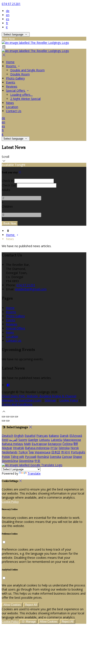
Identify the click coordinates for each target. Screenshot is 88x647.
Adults (6, 190)
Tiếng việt (17, 457)
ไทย (31, 452)
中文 (37, 461)
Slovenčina (26, 461)
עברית (54, 448)
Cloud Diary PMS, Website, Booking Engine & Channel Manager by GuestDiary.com (39, 398)
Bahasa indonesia (37, 448)
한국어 (65, 452)
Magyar (7, 448)
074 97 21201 (11, 4)
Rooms (11, 66)
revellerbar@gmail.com (31, 289)
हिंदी (75, 444)
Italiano (54, 436)
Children (7, 206)
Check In (7, 181)
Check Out (9, 185)
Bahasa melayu (12, 444)
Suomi (22, 440)
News (10, 103)
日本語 (55, 452)
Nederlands (10, 452)
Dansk (64, 436)
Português (78, 452)
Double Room (20, 74)
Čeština (67, 444)
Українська (42, 452)
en (7, 15)
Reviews (11, 86)
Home (10, 62)
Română (43, 457)
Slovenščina (10, 461)
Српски (67, 457)
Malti (27, 444)
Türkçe (23, 452)
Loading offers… (21, 95)
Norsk (74, 448)
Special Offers (16, 90)
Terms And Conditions (17, 404)
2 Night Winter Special (25, 99)
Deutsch (7, 436)
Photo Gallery (15, 78)
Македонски (72, 440)
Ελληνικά (75, 436)
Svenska (55, 457)
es (7, 19)
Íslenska (64, 448)
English (19, 436)
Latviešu (56, 440)
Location (12, 107)
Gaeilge (33, 440)
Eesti (5, 440)
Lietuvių (44, 440)
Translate (34, 473)
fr (7, 23)
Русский (30, 457)
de (7, 11)
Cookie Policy (68, 400)
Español (30, 436)
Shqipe (77, 457)
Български (39, 444)
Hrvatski (18, 448)
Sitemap (50, 400)
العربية (13, 440)
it (7, 27)
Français (42, 436)
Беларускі (55, 444)
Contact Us (13, 111)
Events (10, 82)
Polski (6, 457)
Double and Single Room (27, 70)
